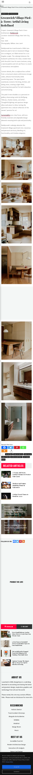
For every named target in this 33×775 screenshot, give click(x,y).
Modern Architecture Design (16, 745)
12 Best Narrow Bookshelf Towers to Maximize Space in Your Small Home (20, 643)
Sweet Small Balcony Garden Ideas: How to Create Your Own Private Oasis (21, 634)
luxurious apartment (16, 457)
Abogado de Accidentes (16, 716)
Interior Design (13, 13)
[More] (4, 450)
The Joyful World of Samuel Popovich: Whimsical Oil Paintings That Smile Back (20, 653)
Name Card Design (16, 751)
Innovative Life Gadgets (16, 748)
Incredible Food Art (16, 741)
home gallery (27, 454)
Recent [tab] (25, 627)
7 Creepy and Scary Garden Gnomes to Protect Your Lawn (22, 474)
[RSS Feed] (23, 541)
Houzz (16, 730)
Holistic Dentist (16, 709)
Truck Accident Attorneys (16, 713)
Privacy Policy (9, 762)
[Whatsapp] (23, 447)
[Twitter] (11, 447)
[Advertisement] (16, 303)
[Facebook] (4, 447)
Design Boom (16, 727)
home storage (5, 457)
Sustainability (5, 115)
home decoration (18, 454)
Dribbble (16, 720)
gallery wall (9, 454)
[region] (16, 763)
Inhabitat (16, 723)
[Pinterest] (17, 447)
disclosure (19, 697)
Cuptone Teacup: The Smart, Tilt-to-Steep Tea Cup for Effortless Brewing (20, 662)
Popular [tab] (9, 627)
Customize (16, 771)
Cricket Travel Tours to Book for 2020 (20, 495)
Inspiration (5, 13)
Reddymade (14, 33)
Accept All (16, 767)
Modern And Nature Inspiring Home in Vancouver (19, 485)
